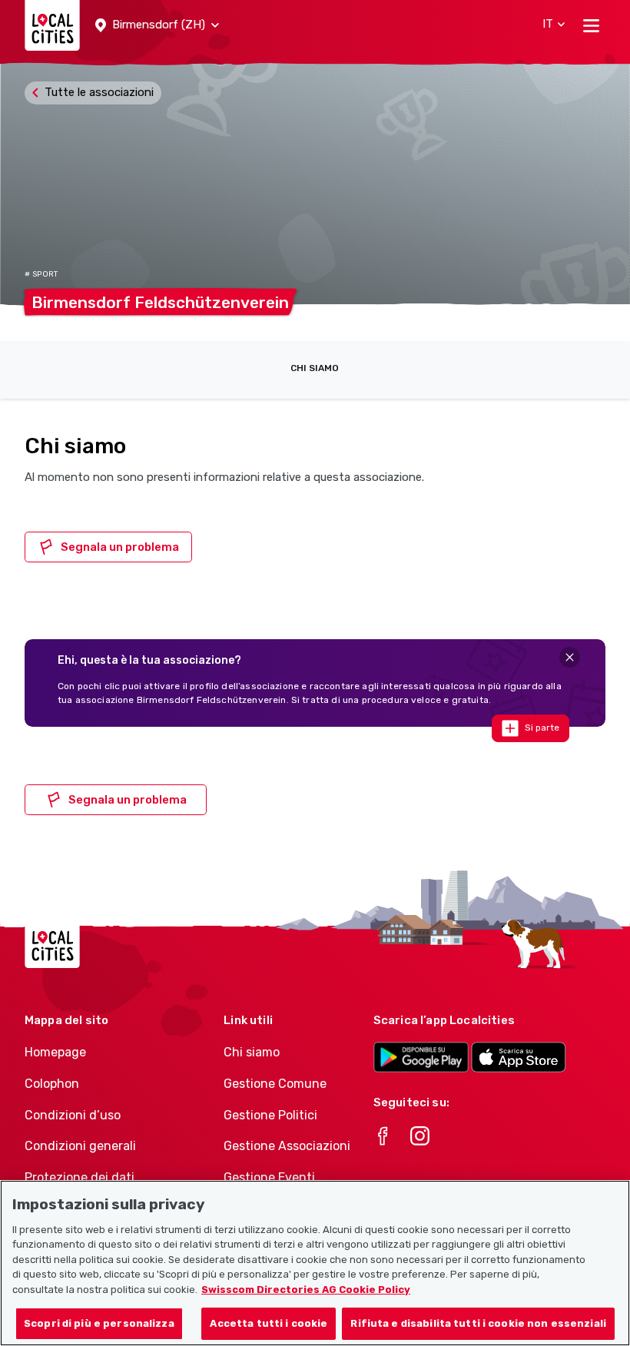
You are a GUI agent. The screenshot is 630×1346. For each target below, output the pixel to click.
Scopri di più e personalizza (99, 1323)
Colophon (52, 1083)
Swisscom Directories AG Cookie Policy (305, 1289)
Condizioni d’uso (73, 1115)
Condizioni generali (80, 1146)
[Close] (569, 657)
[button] (157, 25)
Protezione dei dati (79, 1177)
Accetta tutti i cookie (268, 1323)
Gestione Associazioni (287, 1146)
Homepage (55, 1052)
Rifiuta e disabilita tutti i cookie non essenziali (478, 1323)
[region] (315, 1263)
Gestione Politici (270, 1115)
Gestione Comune (275, 1083)
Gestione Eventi (269, 1177)
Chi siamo (314, 368)
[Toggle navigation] (591, 25)
